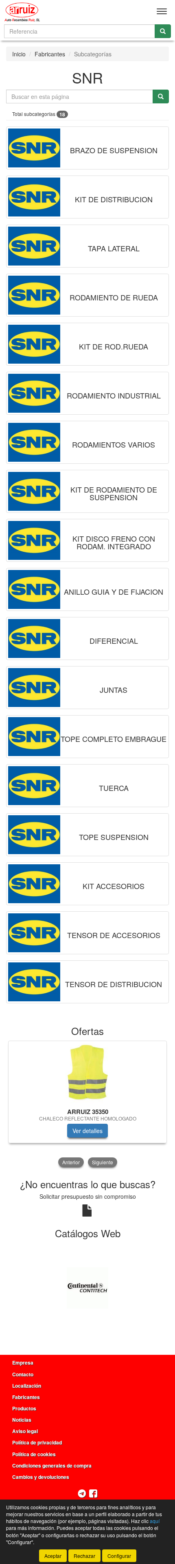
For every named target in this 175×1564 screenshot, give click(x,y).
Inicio (19, 54)
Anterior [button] (71, 1162)
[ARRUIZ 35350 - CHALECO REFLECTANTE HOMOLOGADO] (87, 1073)
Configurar (119, 1555)
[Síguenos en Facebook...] (93, 1494)
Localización (26, 1385)
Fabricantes (50, 54)
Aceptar (52, 1555)
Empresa (22, 1362)
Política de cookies (34, 1454)
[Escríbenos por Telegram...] (82, 1494)
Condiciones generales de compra (52, 1465)
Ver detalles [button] (87, 1131)
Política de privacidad (37, 1442)
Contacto (22, 1374)
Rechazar (84, 1555)
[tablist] (87, 1105)
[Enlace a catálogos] (87, 1287)
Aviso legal (25, 1431)
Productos (24, 1408)
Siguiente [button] (102, 1162)
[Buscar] (163, 31)
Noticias (21, 1419)
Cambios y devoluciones (40, 1476)
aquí (155, 1520)
